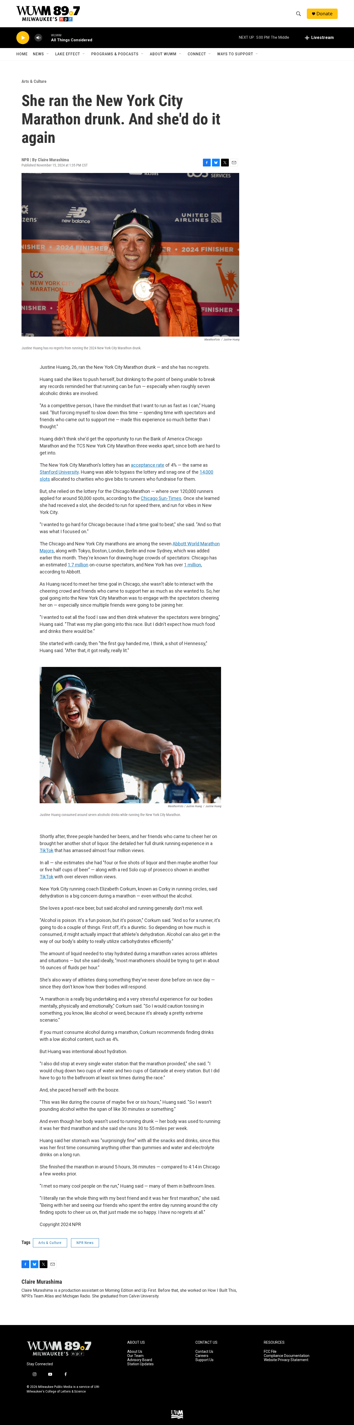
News (38, 54)
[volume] (38, 38)
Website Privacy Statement (286, 1360)
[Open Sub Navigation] (48, 54)
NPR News (85, 1243)
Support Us (204, 1360)
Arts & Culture (34, 81)
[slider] (46, 37)
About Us (134, 1352)
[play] (23, 38)
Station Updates (140, 1364)
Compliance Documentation (286, 1356)
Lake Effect (67, 54)
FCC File (270, 1352)
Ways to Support (235, 54)
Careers (201, 1356)
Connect (197, 54)
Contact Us (204, 1352)
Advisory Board (139, 1360)
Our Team (135, 1356)
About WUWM (163, 54)
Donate (324, 13)
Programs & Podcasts (115, 54)
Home (22, 54)
